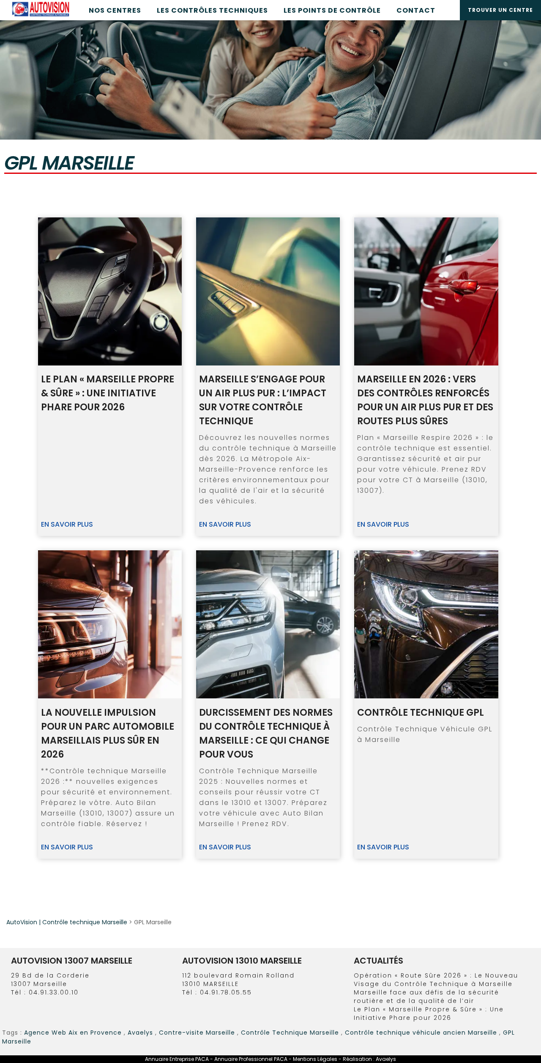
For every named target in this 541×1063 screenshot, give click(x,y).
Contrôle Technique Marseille (290, 1032)
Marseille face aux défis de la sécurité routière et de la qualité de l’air (426, 996)
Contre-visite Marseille (197, 1032)
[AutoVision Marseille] (40, 16)
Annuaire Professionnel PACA (250, 1059)
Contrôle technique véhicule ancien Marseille (421, 1032)
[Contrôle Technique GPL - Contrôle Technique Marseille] (426, 624)
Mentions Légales (316, 1059)
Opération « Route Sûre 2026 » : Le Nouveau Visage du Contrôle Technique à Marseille (436, 979)
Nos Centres (115, 10)
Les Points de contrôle (332, 10)
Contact (415, 10)
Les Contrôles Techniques (212, 10)
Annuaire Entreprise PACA (177, 1059)
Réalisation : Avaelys (369, 1059)
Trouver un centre (500, 10)
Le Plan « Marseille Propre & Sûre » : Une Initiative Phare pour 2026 (429, 1013)
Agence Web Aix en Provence (73, 1032)
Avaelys (140, 1032)
